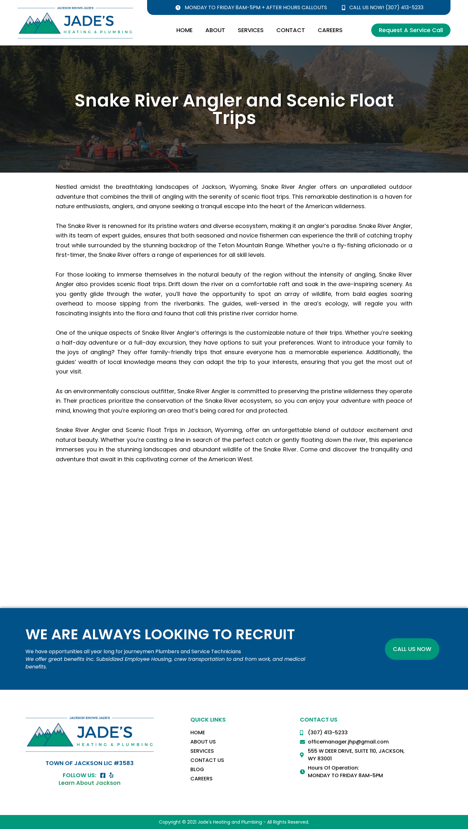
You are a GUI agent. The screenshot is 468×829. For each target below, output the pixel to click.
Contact (290, 30)
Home (184, 30)
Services (251, 30)
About (215, 30)
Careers (330, 30)
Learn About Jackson (90, 783)
